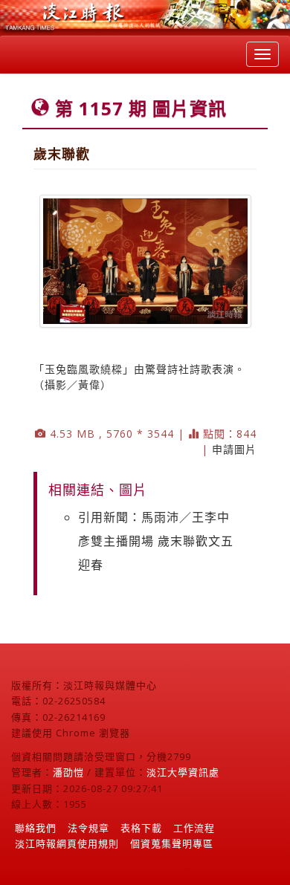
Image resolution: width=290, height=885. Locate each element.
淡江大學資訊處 (182, 772)
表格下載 (141, 827)
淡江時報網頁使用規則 (67, 843)
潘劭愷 (68, 772)
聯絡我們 (36, 827)
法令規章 (88, 827)
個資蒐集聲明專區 (171, 843)
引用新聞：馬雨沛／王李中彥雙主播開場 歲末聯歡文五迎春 (155, 541)
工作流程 (194, 827)
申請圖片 (234, 449)
